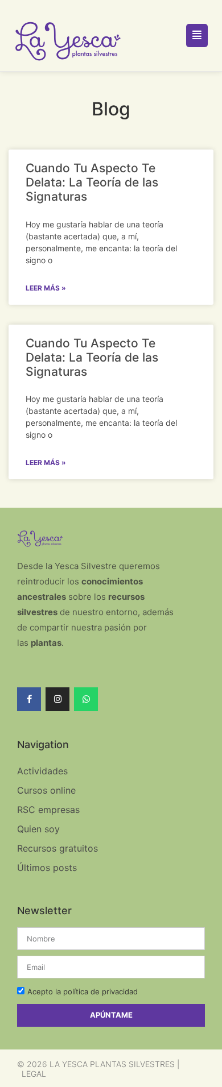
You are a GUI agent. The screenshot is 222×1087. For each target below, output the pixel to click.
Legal (34, 1073)
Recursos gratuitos (57, 848)
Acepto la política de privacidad (82, 991)
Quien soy (38, 829)
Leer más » (46, 288)
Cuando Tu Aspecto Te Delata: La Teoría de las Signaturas (92, 182)
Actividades (42, 771)
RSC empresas (48, 809)
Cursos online (46, 790)
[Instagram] (57, 699)
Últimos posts (47, 867)
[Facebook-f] (29, 699)
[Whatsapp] (86, 699)
